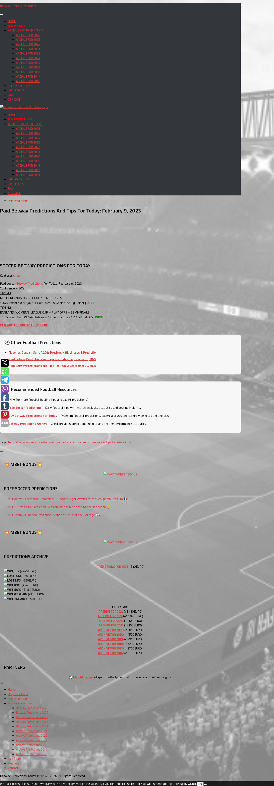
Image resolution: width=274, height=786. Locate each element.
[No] (205, 784)
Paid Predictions (18, 200)
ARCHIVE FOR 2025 (28, 39)
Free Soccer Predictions (25, 407)
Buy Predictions (18, 694)
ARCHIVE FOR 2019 (28, 67)
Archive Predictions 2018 (31, 745)
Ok (200, 783)
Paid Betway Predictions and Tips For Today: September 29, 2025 (52, 365)
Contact (13, 768)
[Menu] (1, 14)
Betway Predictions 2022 (32, 726)
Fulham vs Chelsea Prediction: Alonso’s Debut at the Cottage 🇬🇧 (56, 514)
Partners (13, 763)
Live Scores (15, 758)
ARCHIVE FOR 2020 (28, 62)
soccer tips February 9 (111, 442)
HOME (12, 21)
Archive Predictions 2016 (31, 754)
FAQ (10, 95)
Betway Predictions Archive (27, 423)
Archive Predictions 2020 (31, 735)
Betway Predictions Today (18, 5)
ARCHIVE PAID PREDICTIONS (25, 30)
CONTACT (14, 99)
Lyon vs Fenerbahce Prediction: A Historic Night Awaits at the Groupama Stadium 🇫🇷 (70, 498)
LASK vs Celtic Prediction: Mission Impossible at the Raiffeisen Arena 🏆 (61, 506)
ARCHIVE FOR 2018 (28, 72)
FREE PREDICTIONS (20, 85)
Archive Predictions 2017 (31, 749)
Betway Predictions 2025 (32, 712)
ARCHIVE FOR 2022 (28, 53)
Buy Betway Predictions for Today (32, 415)
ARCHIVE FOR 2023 (28, 49)
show (16, 275)
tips (129, 442)
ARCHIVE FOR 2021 (28, 58)
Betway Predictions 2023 (32, 721)
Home (12, 689)
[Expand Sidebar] (1, 451)
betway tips (52, 442)
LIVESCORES (16, 90)
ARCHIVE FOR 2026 (28, 35)
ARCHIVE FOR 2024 (28, 44)
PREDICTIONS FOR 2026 (112, 566)
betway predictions (31, 442)
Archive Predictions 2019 (31, 740)
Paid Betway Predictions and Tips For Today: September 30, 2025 (52, 359)
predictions (89, 442)
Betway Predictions (29, 283)
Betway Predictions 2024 (32, 717)
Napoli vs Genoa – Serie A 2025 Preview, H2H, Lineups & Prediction (53, 352)
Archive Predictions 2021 (31, 731)
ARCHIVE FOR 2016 (28, 81)
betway (13, 442)
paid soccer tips (71, 442)
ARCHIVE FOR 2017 (28, 76)
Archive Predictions (20, 703)
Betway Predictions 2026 (32, 708)
